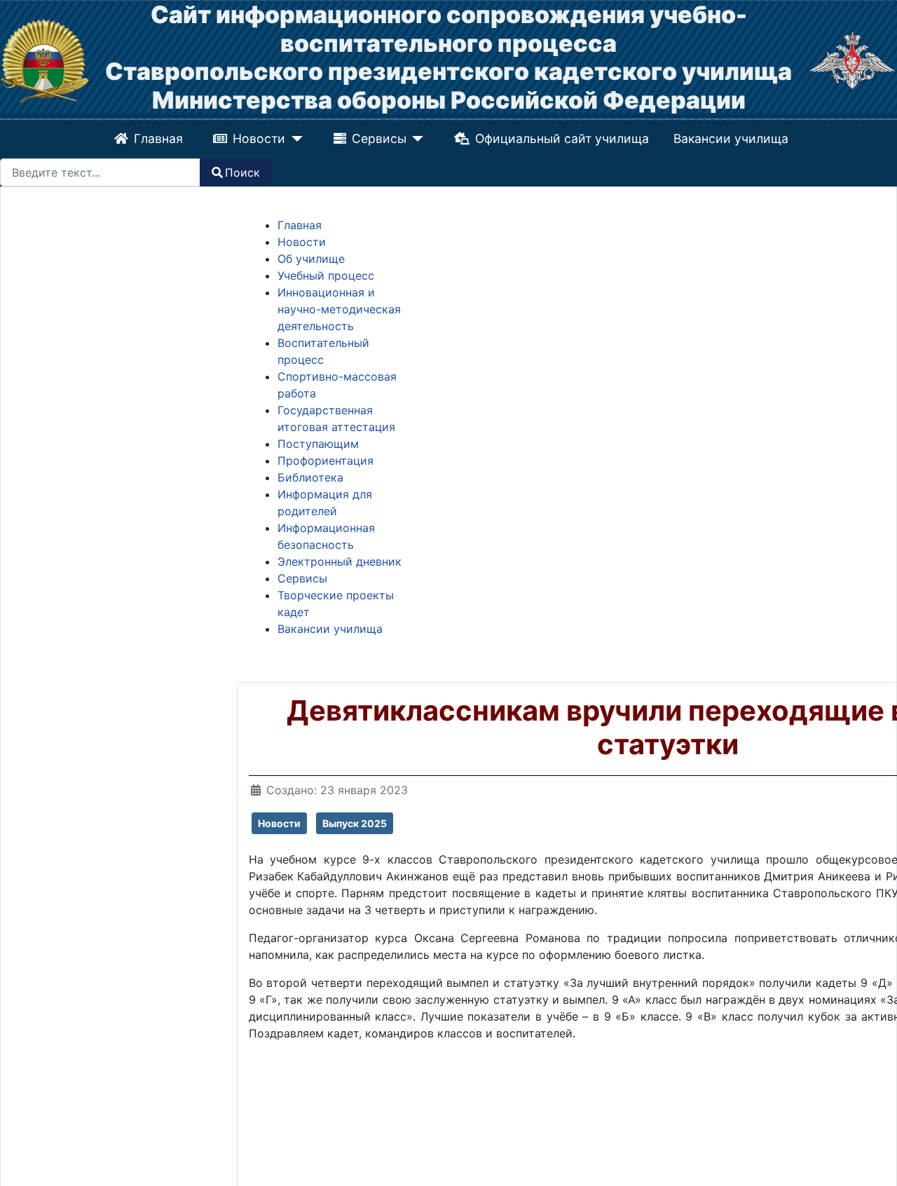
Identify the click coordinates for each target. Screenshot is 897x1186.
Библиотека (310, 477)
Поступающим (318, 444)
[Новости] (294, 139)
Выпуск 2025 (354, 823)
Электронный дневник (340, 561)
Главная (158, 138)
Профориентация (326, 461)
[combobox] (100, 172)
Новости (259, 138)
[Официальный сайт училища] (45, 60)
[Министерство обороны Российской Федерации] (852, 60)
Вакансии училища (730, 138)
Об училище (311, 259)
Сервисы (379, 138)
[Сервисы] (415, 139)
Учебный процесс (326, 275)
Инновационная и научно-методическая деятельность (339, 309)
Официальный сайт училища (561, 138)
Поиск (242, 172)
